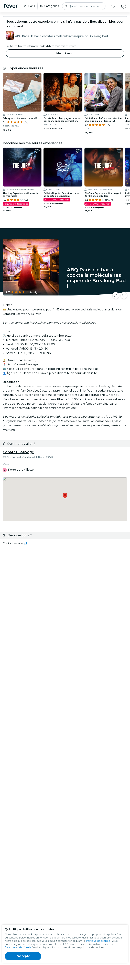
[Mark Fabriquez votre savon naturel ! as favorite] (37, 76)
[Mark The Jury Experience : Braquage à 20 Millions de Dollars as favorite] (119, 151)
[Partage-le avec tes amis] (115, 295)
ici (25, 543)
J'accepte (23, 956)
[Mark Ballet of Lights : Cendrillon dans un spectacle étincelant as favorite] (78, 151)
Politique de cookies (98, 940)
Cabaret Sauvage (18, 452)
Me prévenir (65, 53)
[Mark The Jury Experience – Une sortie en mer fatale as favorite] (37, 151)
